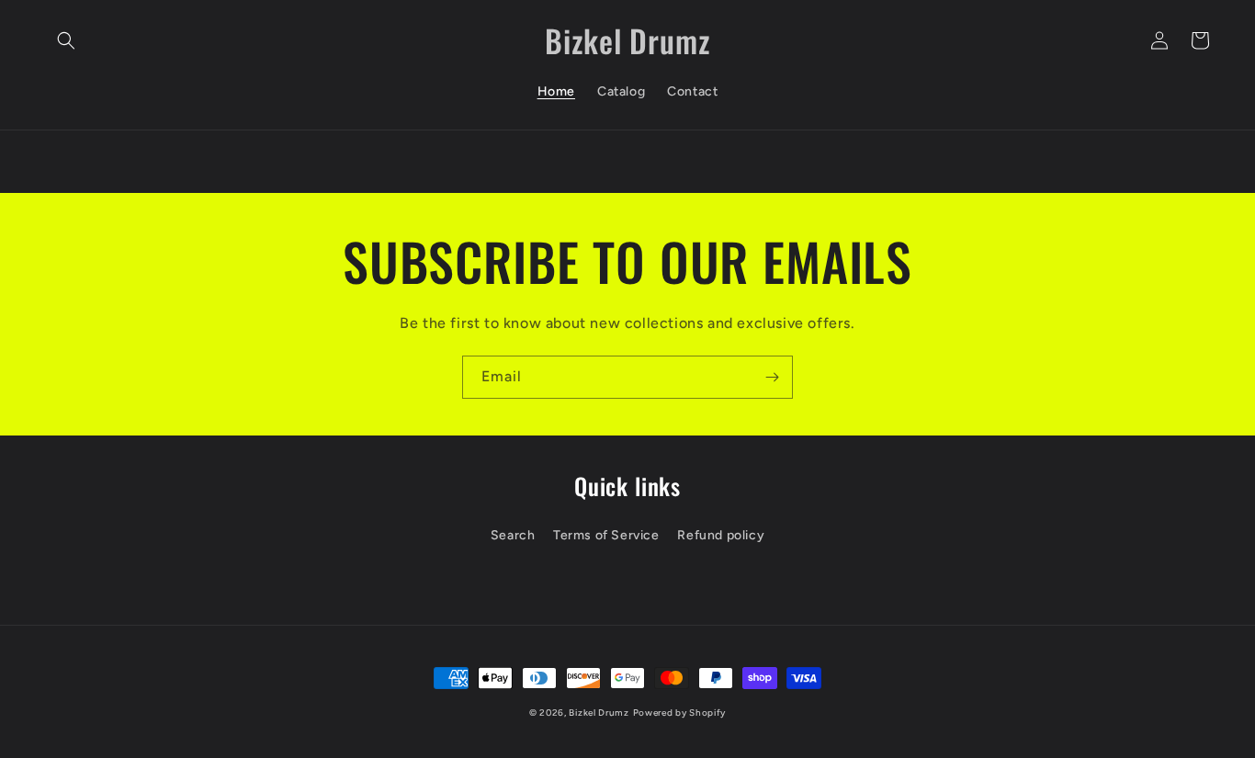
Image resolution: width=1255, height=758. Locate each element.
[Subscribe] (772, 377)
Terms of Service (606, 535)
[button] (66, 40)
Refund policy (720, 535)
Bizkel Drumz (598, 712)
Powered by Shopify (680, 712)
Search (513, 535)
